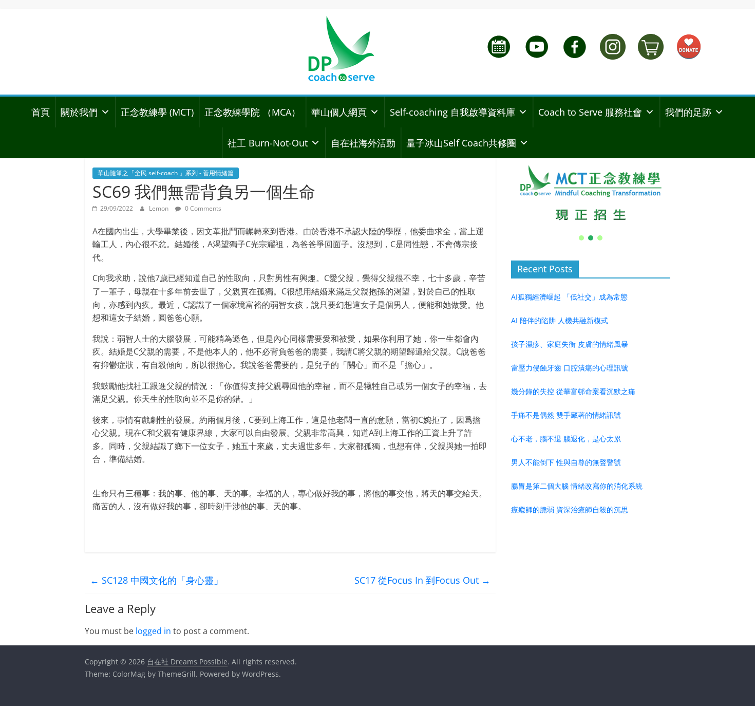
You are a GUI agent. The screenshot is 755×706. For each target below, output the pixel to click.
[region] (590, 200)
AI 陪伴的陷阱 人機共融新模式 (559, 320)
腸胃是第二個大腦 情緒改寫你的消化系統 (577, 486)
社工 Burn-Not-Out (268, 143)
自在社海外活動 (363, 143)
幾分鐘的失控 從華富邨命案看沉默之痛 (573, 391)
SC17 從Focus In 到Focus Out (422, 580)
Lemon (159, 208)
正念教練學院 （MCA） (252, 112)
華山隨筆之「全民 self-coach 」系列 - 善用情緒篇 (166, 173)
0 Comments (202, 208)
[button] (590, 193)
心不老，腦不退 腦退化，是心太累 (566, 438)
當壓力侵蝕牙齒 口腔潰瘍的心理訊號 (569, 368)
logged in (153, 631)
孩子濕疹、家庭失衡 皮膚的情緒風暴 (569, 344)
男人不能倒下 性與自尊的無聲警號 (566, 462)
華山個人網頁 (339, 112)
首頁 (40, 112)
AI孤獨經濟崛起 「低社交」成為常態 (569, 297)
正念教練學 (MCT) (157, 112)
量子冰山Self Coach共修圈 (461, 143)
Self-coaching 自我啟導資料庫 (452, 112)
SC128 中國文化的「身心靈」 (156, 580)
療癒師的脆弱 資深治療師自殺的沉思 (569, 509)
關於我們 (79, 112)
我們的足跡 (688, 112)
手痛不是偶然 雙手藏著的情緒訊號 (566, 415)
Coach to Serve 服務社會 (590, 112)
